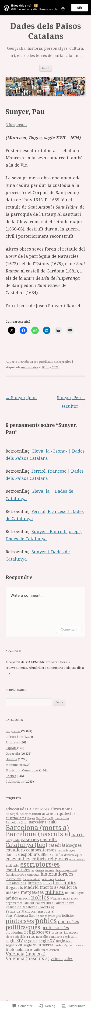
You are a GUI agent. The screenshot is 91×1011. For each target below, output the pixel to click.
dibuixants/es (52, 854)
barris (77, 835)
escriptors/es (40, 864)
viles (68, 958)
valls (37, 950)
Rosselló (42, 936)
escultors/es (29, 367)
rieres (10, 937)
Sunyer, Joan (21, 397)
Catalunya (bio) (26, 844)
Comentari (69, 629)
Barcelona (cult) (42, 822)
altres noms (61, 809)
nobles (40, 897)
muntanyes (74, 892)
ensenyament (77, 859)
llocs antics (64, 883)
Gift (79, 7)
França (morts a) (66, 870)
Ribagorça (71, 932)
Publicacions (15, 781)
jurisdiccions (16, 883)
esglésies (38, 870)
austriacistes (16, 818)
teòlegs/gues (64, 945)
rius (31, 936)
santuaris (55, 937)
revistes (57, 932)
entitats (12, 865)
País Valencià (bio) (21, 915)
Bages (31, 818)
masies (13, 892)
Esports (11, 748)
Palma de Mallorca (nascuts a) (30, 911)
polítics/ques (23, 927)
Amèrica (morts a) (32, 814)
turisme (78, 945)
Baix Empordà (44, 818)
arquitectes (64, 813)
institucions (13, 879)
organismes (14, 903)
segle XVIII (32, 945)
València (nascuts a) (27, 958)
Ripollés (20, 936)
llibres (47, 883)
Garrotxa (33, 874)
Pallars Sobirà (64, 903)
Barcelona (62, 818)
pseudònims (14, 932)
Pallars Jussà (44, 903)
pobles (46, 920)
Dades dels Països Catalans (45, 31)
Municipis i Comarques (22, 770)
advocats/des (17, 809)
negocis (24, 898)
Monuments (14, 765)
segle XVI (64, 940)
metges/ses (32, 892)
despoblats (29, 854)
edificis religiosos (50, 858)
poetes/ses (68, 921)
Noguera (56, 898)
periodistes (65, 915)
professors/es (55, 927)
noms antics (70, 898)
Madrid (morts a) (41, 887)
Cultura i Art (14, 737)
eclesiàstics (18, 858)
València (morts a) (26, 953)
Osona (29, 902)
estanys (49, 870)
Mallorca (68, 887)
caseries (30, 839)
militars (54, 892)
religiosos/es (37, 932)
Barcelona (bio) (17, 822)
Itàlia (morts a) (31, 879)
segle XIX (30, 941)
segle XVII (14, 945)
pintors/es (20, 921)
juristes (35, 882)
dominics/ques (73, 855)
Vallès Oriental (50, 950)
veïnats (57, 958)
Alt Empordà (39, 809)
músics (12, 898)
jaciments (48, 879)
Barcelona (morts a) (37, 827)
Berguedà (13, 840)
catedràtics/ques (65, 845)
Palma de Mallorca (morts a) (30, 907)
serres (47, 945)
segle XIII (70, 936)
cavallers (15, 850)
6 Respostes (16, 124)
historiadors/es (57, 874)
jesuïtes (60, 879)
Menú (45, 68)
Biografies (63, 361)
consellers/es (66, 850)
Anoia (49, 814)
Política (11, 776)
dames (11, 854)
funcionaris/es (16, 875)
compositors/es (41, 850)
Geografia (13, 753)
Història (11, 759)
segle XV (46, 940)
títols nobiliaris (19, 949)
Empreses (13, 742)
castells (48, 839)
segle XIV (14, 940)
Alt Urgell (12, 814)
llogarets (14, 887)
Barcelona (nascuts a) (38, 834)
